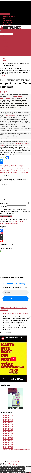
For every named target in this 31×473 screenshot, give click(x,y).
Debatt (5, 55)
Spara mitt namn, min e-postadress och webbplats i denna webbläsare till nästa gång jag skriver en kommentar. (15, 211)
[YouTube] (15, 241)
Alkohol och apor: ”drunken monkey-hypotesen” (14, 172)
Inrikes (5, 41)
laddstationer (24, 167)
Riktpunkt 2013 (8, 423)
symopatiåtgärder (16, 169)
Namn (2, 200)
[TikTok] (15, 235)
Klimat (5, 50)
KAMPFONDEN (8, 24)
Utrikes (5, 42)
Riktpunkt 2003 (8, 441)
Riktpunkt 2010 (8, 428)
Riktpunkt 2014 (8, 421)
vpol (27, 169)
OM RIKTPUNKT (8, 20)
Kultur (5, 51)
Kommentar (4, 184)
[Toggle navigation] (0, 30)
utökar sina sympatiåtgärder (11, 97)
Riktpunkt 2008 (8, 432)
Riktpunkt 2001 (8, 444)
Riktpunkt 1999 (8, 448)
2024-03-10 (3, 91)
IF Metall (20, 165)
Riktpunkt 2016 (8, 417)
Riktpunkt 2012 (8, 424)
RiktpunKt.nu (15, 461)
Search (2, 32)
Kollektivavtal (4, 167)
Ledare (5, 53)
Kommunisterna (14, 167)
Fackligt (5, 44)
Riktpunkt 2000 (8, 446)
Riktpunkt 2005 (8, 437)
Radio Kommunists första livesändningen (16, 313)
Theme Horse (11, 463)
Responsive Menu (5, 14)
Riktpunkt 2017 (8, 415)
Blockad (6, 165)
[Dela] (15, 163)
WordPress (16, 465)
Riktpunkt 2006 (8, 435)
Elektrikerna (13, 165)
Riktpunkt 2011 (8, 426)
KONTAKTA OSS (8, 22)
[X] (15, 238)
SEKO (1, 169)
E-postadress (4, 203)
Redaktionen (4, 93)
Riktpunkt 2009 (8, 430)
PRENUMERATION (9, 17)
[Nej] (30, 472)
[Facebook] (15, 157)
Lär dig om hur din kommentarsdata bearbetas (11, 222)
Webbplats (3, 206)
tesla (23, 169)
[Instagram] (15, 233)
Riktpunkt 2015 (8, 419)
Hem (4, 39)
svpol (8, 169)
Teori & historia (8, 48)
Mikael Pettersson (9, 116)
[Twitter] (15, 160)
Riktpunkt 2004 (8, 439)
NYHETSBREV (7, 19)
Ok (28, 472)
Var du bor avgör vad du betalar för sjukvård (13, 170)
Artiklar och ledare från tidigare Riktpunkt (16, 450)
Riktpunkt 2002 (8, 442)
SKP (5, 169)
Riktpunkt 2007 (8, 433)
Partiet (5, 46)
